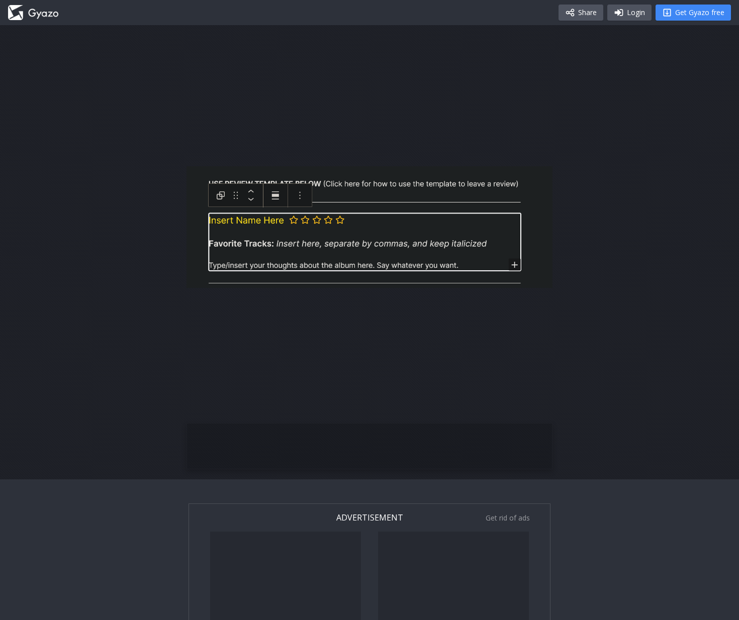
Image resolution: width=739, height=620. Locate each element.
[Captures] (33, 12)
